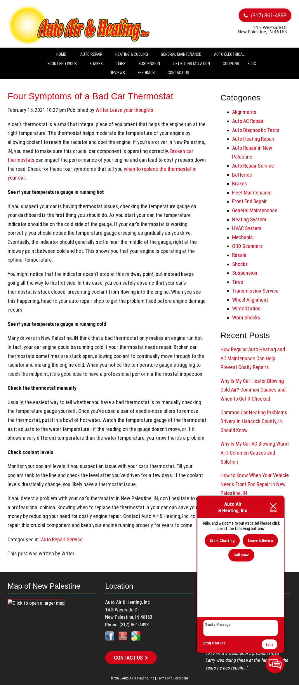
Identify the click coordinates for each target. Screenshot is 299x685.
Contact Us (178, 72)
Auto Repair (91, 54)
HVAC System (246, 228)
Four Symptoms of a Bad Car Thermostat (90, 96)
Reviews (117, 72)
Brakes (96, 63)
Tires (121, 63)
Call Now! (241, 555)
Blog (252, 63)
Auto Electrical (229, 54)
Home (61, 54)
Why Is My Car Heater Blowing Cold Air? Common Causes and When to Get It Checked (253, 390)
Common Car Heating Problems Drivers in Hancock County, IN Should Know (253, 421)
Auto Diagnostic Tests (255, 130)
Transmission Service (255, 291)
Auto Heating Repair (253, 139)
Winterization (246, 308)
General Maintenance (181, 54)
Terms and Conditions (173, 678)
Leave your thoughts (131, 110)
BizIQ (207, 643)
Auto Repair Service (62, 539)
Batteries (242, 175)
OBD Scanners (247, 246)
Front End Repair (249, 201)
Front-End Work (62, 63)
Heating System (249, 219)
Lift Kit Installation (191, 63)
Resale (239, 255)
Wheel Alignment (250, 300)
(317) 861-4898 (268, 15)
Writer (102, 110)
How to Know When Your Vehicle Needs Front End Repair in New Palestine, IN (254, 484)
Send (269, 644)
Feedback (146, 72)
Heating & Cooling (131, 54)
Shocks (240, 264)
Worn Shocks (246, 317)
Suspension (149, 63)
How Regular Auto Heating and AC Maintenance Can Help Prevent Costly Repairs (252, 358)
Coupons (231, 63)
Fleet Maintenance (252, 192)
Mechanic (242, 237)
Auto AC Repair (248, 121)
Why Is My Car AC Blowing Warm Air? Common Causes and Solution (254, 453)
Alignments (244, 112)
